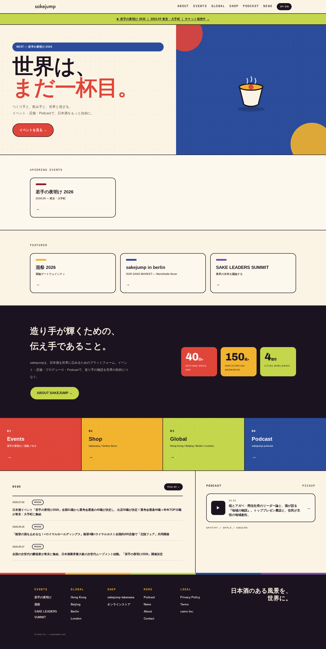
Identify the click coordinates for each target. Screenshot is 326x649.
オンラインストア (118, 604)
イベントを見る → (33, 130)
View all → (173, 487)
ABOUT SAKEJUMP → (55, 393)
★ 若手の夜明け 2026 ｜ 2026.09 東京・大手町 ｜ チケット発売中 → (163, 19)
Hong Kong (78, 597)
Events (200, 6)
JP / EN (284, 6)
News (267, 6)
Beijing (76, 604)
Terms (184, 604)
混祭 (37, 604)
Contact (149, 618)
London (76, 618)
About (183, 6)
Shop (233, 6)
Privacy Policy (190, 597)
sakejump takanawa (120, 597)
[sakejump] (45, 6)
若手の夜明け (43, 597)
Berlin (75, 611)
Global (218, 6)
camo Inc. (187, 611)
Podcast (251, 6)
